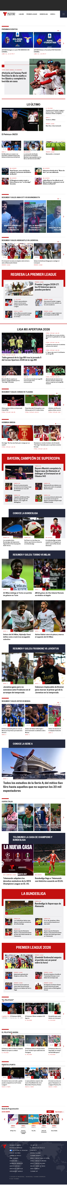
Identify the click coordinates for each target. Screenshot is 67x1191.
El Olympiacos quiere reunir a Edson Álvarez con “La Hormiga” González (20, 182)
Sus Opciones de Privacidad (20, 1150)
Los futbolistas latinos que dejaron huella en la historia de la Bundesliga (22, 922)
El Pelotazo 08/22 (11, 1016)
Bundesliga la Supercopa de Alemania (48, 905)
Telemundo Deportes (35, 1155)
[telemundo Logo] (4, 1146)
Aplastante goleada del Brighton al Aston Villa (21, 975)
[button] (22, 119)
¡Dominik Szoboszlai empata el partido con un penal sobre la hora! (48, 960)
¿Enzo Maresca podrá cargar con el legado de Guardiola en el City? (23, 314)
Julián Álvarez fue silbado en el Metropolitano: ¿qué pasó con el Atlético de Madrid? (53, 182)
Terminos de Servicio (15, 1155)
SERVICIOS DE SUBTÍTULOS (16, 1168)
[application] (22, 119)
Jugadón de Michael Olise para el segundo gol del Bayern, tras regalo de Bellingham (21, 499)
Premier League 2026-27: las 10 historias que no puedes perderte (47, 287)
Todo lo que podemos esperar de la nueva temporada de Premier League (21, 303)
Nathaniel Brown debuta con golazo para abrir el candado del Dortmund (52, 486)
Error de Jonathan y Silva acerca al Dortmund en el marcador (51, 922)
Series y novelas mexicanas (37, 1163)
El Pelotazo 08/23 (8, 109)
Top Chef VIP (33, 1145)
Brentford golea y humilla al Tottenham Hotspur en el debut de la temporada (52, 976)
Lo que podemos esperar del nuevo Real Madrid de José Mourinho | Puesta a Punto (34, 1083)
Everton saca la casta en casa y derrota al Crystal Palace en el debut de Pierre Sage (22, 987)
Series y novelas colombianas (38, 1160)
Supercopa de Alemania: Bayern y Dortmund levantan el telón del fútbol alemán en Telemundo (22, 933)
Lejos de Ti (33, 1150)
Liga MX (21, 14)
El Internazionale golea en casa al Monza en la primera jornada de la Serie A (12, 730)
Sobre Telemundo (14, 1158)
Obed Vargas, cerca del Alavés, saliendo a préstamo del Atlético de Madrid (20, 172)
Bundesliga (44, 14)
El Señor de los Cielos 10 (37, 1147)
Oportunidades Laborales (16, 1171)
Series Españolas (34, 1168)
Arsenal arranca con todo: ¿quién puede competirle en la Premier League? (12, 1083)
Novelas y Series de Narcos (37, 1166)
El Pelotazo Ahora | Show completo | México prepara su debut (12, 1049)
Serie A (52, 14)
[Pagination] (59, 30)
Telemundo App (34, 1171)
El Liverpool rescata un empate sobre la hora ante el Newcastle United (15, 262)
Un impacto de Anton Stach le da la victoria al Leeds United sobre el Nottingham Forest (52, 987)
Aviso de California (15, 1153)
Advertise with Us (14, 1166)
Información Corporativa (16, 1163)
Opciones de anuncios (15, 1145)
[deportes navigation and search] (63, 14)
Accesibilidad (13, 1160)
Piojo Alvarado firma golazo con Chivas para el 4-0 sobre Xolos (34, 409)
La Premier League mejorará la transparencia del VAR (53, 314)
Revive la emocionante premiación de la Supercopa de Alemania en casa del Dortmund (22, 487)
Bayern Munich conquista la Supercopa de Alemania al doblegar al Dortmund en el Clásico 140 (48, 472)
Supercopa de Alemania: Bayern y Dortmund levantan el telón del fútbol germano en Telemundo (52, 933)
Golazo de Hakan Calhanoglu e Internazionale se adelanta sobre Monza (35, 730)
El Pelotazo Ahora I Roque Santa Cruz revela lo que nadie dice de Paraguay (35, 1050)
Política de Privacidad (16, 1147)
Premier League (31, 14)
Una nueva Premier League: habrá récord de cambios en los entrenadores (52, 303)
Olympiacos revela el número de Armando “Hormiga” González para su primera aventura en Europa (49, 445)
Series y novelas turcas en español (40, 1158)
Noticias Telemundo (35, 1153)
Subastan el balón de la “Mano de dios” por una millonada (54, 171)
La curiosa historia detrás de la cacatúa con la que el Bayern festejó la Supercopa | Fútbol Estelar (53, 499)
